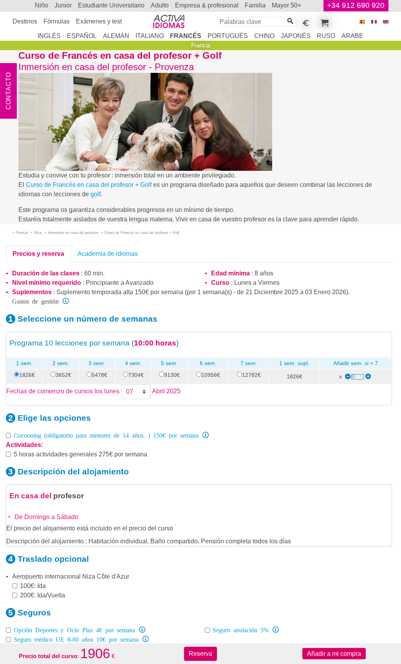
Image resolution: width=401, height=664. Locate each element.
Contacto (8, 91)
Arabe (352, 36)
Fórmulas (56, 21)
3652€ (63, 375)
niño (41, 5)
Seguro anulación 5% (241, 629)
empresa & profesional (206, 5)
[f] (374, 22)
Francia (200, 45)
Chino (264, 36)
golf (95, 194)
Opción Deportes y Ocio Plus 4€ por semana (74, 629)
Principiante (102, 282)
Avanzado (139, 282)
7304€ (136, 375)
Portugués (228, 36)
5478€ (99, 375)
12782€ (251, 375)
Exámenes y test (99, 21)
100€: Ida (33, 586)
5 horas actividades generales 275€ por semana (80, 454)
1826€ (27, 375)
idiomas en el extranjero (28, 5)
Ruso (326, 36)
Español (82, 36)
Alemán (116, 36)
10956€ (210, 375)
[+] (368, 377)
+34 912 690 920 (356, 5)
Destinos (25, 21)
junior (63, 5)
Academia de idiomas (108, 253)
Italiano (149, 36)
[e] (385, 22)
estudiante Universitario (111, 5)
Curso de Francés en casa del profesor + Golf (89, 184)
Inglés (49, 36)
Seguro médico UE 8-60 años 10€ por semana (76, 639)
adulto (160, 5)
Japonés (296, 36)
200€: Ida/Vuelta (42, 595)
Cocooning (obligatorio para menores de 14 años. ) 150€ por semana (106, 435)
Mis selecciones (323, 21)
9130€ (172, 375)
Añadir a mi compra (334, 653)
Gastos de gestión (35, 301)
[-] (347, 377)
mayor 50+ (286, 5)
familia (255, 5)
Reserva (200, 653)
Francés (185, 36)
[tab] (38, 254)
